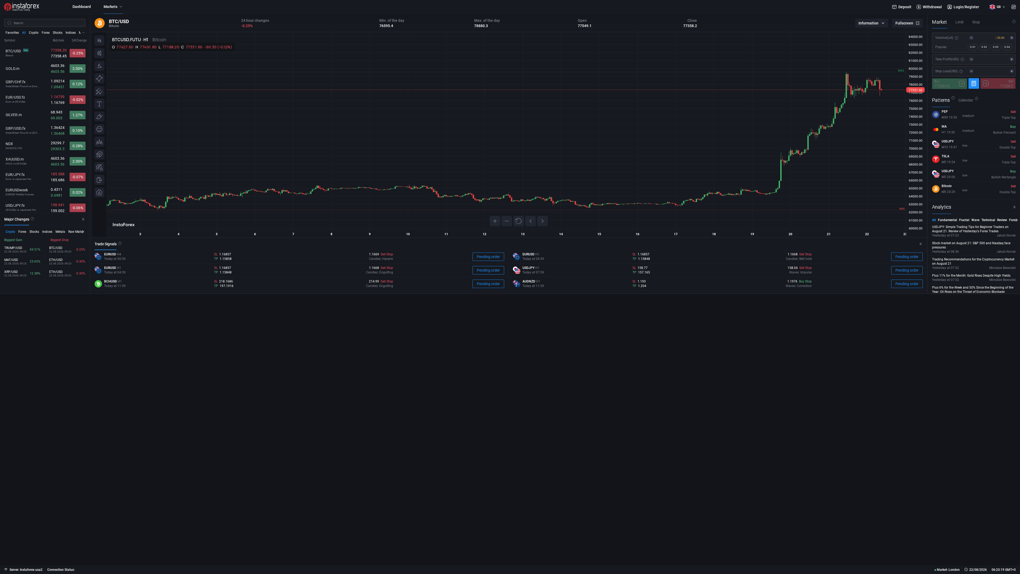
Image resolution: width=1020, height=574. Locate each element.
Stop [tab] (976, 22)
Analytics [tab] (941, 207)
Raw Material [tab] (77, 232)
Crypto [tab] (34, 33)
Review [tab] (1002, 220)
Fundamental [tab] (947, 220)
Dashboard (82, 7)
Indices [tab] (71, 33)
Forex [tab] (46, 33)
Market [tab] (939, 22)
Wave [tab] (975, 220)
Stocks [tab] (57, 33)
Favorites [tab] (12, 33)
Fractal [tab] (964, 220)
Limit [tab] (959, 22)
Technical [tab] (988, 220)
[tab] (16, 219)
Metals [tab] (60, 232)
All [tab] (24, 33)
